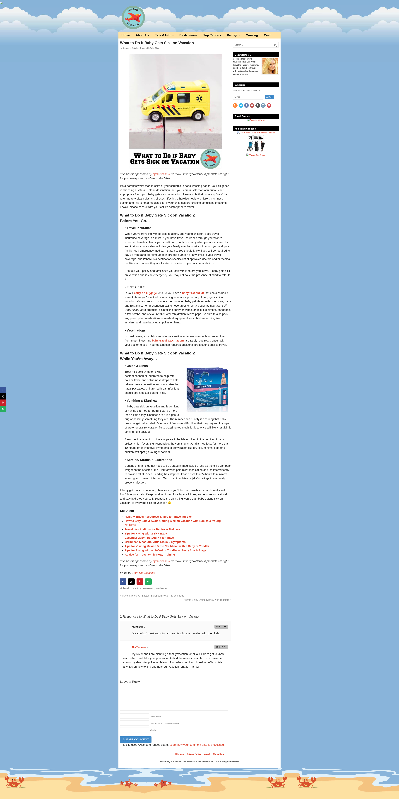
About (207, 753)
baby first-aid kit (193, 293)
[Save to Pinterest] (140, 581)
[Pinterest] (269, 105)
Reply (219, 627)
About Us (142, 35)
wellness (162, 588)
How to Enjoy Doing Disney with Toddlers (206, 599)
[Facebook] (246, 105)
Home (125, 35)
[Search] (275, 45)
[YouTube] (252, 105)
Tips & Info (163, 35)
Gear (267, 35)
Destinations (188, 35)
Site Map (179, 753)
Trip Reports (212, 35)
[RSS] (235, 105)
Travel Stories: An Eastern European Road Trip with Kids (152, 595)
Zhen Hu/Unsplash (143, 572)
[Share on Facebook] (123, 581)
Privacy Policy (194, 753)
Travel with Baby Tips (149, 48)
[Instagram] (263, 105)
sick (135, 588)
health (127, 588)
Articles (135, 48)
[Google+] (257, 105)
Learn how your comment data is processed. (197, 744)
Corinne (126, 48)
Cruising (252, 35)
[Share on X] (131, 581)
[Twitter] (241, 105)
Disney (232, 35)
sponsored (147, 588)
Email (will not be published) (164, 723)
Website (153, 730)
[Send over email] (148, 581)
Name (156, 716)
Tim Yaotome (139, 647)
